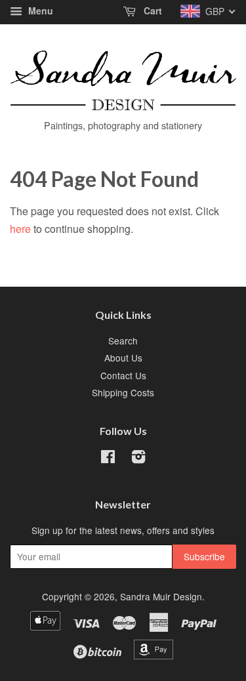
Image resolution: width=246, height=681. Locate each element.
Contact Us (123, 375)
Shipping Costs (123, 392)
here (20, 228)
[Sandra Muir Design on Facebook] (107, 458)
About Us (123, 357)
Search (123, 340)
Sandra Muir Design (161, 596)
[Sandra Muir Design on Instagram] (138, 458)
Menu (39, 10)
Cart (151, 10)
